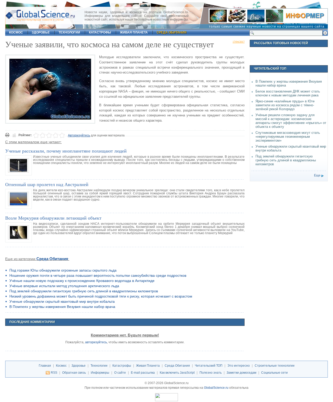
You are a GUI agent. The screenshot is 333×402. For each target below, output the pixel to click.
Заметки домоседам (241, 372)
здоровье (41, 32)
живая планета (134, 32)
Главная (45, 365)
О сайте (120, 372)
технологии (69, 32)
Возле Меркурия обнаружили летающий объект (53, 218)
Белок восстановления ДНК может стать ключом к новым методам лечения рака (287, 93)
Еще (317, 175)
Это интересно (238, 365)
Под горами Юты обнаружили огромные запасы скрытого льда (63, 270)
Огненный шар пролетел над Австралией (46, 184)
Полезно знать (211, 372)
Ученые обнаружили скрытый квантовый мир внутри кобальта (62, 301)
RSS (54, 372)
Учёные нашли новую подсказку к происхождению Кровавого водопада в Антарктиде (82, 281)
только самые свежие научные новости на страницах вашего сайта (266, 26)
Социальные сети (274, 372)
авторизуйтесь (96, 342)
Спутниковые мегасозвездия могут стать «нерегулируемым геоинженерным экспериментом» (287, 136)
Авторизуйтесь (79, 135)
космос (16, 32)
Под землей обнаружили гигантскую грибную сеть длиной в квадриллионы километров (83, 291)
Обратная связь (74, 372)
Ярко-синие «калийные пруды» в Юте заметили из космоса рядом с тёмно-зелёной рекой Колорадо (285, 105)
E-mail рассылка (143, 372)
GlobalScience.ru (216, 388)
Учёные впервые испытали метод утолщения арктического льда (64, 286)
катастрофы (100, 32)
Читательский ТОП (208, 365)
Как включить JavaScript (177, 372)
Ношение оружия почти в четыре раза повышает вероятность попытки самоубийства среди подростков (97, 275)
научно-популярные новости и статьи (40, 19)
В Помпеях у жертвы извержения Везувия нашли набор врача (62, 307)
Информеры (100, 372)
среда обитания (172, 32)
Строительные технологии (274, 365)
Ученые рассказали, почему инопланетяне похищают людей (66, 151)
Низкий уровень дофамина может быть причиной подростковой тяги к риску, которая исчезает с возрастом (100, 296)
